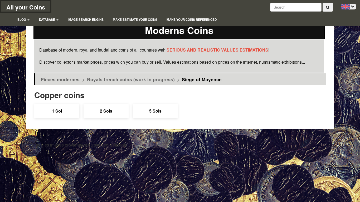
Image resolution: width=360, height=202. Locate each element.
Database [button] (47, 19)
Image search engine (86, 19)
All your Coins (25, 7)
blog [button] (22, 19)
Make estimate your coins (135, 19)
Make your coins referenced (192, 19)
